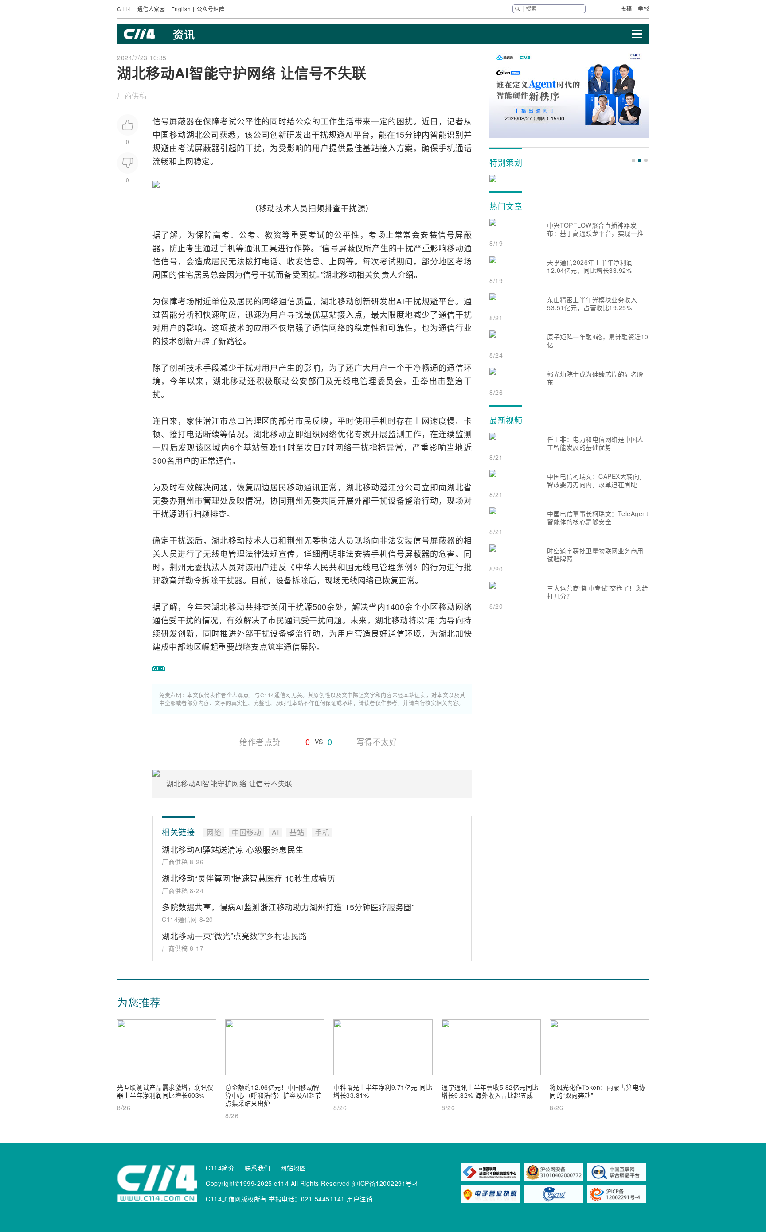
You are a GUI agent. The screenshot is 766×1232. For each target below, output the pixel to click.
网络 (270, 301)
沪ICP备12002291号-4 (385, 1183)
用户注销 (359, 1198)
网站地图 (293, 1167)
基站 (371, 147)
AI (349, 134)
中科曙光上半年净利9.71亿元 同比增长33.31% (382, 1091)
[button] (633, 160)
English (181, 8)
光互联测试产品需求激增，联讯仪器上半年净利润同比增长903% (165, 1091)
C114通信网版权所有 (236, 1198)
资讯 (184, 34)
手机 (446, 147)
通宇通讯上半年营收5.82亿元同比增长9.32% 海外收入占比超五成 (490, 1091)
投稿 (626, 8)
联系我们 (257, 1167)
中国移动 (169, 134)
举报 (643, 8)
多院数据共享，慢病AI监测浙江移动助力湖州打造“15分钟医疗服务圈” (288, 907)
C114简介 (220, 1167)
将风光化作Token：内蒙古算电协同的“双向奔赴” (597, 1091)
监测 (396, 433)
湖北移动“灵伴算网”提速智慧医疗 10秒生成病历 (248, 878)
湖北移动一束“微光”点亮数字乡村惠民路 (234, 935)
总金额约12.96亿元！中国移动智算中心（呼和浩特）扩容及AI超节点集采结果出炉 (273, 1095)
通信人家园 (151, 8)
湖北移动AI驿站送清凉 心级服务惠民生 (233, 849)
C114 (124, 8)
